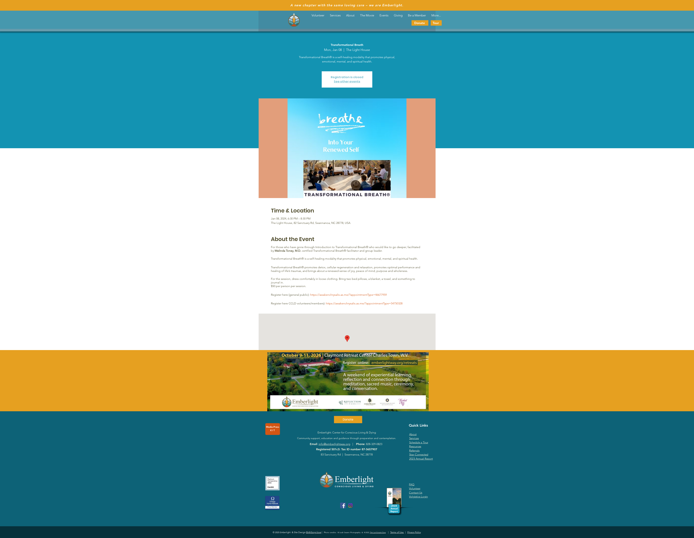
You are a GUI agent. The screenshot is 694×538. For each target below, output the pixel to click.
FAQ (411, 484)
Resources (415, 446)
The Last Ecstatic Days (378, 532)
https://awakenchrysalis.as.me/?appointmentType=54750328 (364, 303)
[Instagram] (350, 505)
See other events (347, 81)
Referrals (414, 450)
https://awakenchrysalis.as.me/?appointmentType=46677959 (348, 294)
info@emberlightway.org (334, 444)
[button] (384, 15)
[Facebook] (343, 505)
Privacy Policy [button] (414, 532)
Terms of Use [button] (397, 532)
